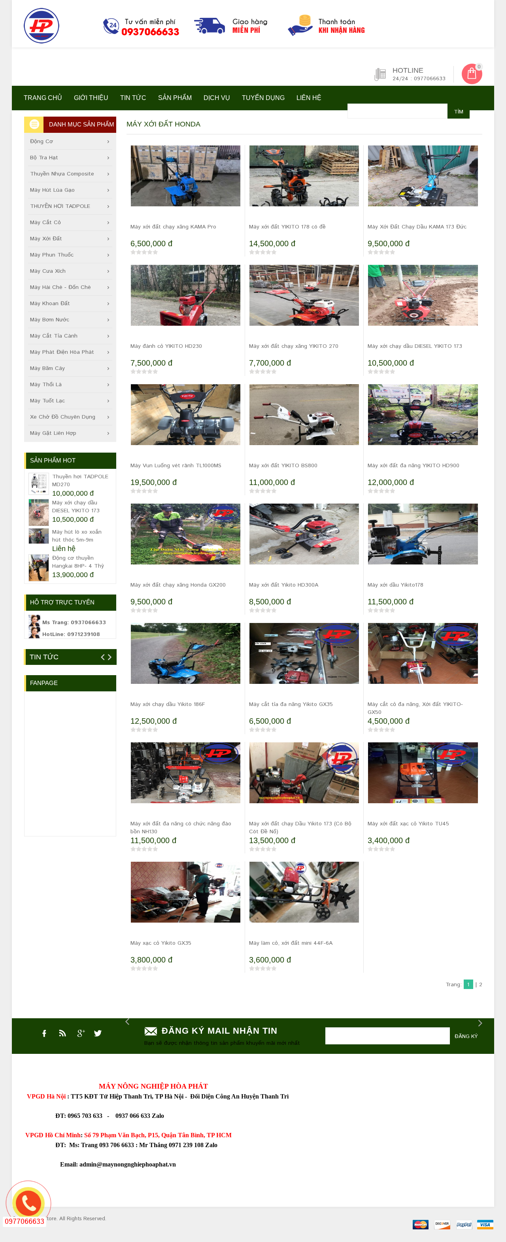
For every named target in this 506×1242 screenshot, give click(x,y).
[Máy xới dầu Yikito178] (423, 544)
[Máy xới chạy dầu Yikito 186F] (185, 663)
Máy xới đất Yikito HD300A (283, 585)
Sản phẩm (175, 97)
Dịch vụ (217, 97)
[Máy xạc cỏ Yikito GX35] (185, 902)
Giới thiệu (91, 97)
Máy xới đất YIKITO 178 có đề (287, 227)
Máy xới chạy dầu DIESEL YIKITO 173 (415, 346)
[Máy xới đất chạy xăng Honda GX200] (185, 544)
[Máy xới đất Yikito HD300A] (304, 544)
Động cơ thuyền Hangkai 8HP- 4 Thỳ (78, 562)
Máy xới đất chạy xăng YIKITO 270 (293, 346)
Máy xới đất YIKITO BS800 (283, 466)
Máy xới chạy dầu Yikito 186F (167, 704)
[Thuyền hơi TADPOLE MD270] (38, 484)
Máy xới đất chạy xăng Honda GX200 (178, 585)
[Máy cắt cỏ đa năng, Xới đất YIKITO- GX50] (423, 663)
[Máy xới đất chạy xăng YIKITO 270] (304, 305)
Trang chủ (43, 97)
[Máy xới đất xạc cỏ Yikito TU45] (423, 783)
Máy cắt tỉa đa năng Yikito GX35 (291, 704)
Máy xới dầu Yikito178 (395, 585)
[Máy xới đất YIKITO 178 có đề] (304, 186)
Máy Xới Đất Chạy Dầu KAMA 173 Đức (417, 227)
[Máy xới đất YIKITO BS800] (304, 425)
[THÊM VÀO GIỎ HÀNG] (138, 213)
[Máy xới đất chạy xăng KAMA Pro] (185, 186)
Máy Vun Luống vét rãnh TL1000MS (175, 466)
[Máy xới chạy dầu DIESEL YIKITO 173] (423, 305)
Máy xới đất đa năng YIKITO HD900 (413, 466)
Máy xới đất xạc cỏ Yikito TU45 (408, 824)
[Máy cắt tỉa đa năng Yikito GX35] (304, 663)
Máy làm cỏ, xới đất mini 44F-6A (290, 943)
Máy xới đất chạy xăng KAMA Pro (173, 227)
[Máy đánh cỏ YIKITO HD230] (185, 305)
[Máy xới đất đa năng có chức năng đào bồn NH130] (185, 783)
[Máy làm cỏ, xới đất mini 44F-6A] (304, 902)
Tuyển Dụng (263, 97)
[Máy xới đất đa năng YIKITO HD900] (423, 425)
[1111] (211, 27)
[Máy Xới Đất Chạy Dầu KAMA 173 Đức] (423, 186)
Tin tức (133, 97)
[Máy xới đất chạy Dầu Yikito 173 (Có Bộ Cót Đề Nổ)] (304, 783)
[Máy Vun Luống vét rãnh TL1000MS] (185, 425)
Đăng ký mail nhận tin (220, 1031)
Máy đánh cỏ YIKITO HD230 (166, 346)
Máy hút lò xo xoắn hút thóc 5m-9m (77, 536)
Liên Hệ (308, 97)
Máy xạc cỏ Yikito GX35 (160, 943)
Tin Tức (44, 657)
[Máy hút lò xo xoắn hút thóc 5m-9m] (38, 536)
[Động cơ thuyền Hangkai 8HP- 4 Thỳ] (38, 567)
